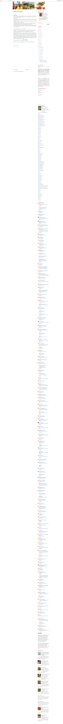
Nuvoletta (40, 527)
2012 (40, 39)
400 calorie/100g (40, 123)
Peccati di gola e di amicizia (43, 602)
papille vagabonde (41, 12)
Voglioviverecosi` (41, 513)
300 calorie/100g (40, 120)
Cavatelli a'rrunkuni (41, 491)
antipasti (39, 128)
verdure (39, 197)
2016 (40, 33)
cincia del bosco (41, 622)
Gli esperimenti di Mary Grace (43, 224)
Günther (44, 106)
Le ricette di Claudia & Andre (43, 387)
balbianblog (40, 350)
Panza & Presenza (41, 247)
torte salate (39, 195)
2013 (40, 37)
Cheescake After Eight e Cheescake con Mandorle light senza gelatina (43, 420)
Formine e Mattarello (42, 493)
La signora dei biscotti (42, 510)
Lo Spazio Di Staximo (42, 400)
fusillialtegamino (41, 250)
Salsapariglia (41, 263)
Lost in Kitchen (41, 422)
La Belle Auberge (41, 221)
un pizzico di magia (41, 380)
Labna (40, 377)
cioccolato (39, 139)
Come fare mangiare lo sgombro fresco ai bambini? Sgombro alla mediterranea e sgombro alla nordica (45, 653)
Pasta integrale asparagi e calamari (43, 583)
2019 (40, 29)
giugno (41, 56)
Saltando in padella (41, 310)
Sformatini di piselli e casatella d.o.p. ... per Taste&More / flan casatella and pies (43, 577)
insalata (39, 156)
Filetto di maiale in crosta (43, 60)
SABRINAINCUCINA (42, 394)
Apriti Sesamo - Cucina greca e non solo (43, 339)
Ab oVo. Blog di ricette (42, 408)
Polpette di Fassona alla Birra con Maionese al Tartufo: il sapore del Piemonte (43, 261)
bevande (39, 132)
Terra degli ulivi (41, 362)
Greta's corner (41, 503)
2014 (40, 36)
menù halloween (40, 166)
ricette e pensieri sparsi (42, 558)
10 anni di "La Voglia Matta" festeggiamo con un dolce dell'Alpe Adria (43, 375)
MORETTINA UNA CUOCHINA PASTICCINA (43, 586)
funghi (39, 152)
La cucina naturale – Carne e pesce (43, 566)
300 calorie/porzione (22, 41)
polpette (39, 181)
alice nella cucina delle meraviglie (43, 284)
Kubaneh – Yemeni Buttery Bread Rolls (43, 378)
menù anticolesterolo (41, 162)
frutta (38, 151)
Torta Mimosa (40, 606)
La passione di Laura (42, 506)
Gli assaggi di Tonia (42, 462)
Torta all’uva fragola (41, 285)
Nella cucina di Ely (41, 412)
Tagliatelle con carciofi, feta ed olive (43, 357)
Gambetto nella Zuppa (42, 490)
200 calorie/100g (18, 41)
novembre (41, 49)
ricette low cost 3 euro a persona (42, 188)
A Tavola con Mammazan (42, 294)
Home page (27, 69)
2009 (40, 43)
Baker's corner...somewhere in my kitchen (43, 524)
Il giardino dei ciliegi (42, 273)
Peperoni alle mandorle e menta (42, 247)
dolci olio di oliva (40, 144)
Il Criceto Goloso (41, 596)
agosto (41, 53)
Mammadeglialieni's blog (42, 359)
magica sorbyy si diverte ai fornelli (42, 520)
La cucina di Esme (41, 321)
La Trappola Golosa (42, 397)
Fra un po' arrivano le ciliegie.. (42, 472)
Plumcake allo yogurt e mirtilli (42, 626)
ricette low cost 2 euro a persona (28, 41)
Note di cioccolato (41, 313)
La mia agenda (41, 237)
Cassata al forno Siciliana (42, 333)
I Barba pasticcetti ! (41, 353)
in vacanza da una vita (42, 480)
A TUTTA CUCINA (41, 203)
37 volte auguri (40, 469)
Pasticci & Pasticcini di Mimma (43, 266)
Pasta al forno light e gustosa (44, 660)
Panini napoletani (41, 392)
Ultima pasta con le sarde (42, 442)
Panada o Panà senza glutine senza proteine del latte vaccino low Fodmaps (43, 385)
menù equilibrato (40, 165)
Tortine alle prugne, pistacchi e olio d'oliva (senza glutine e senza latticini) (43, 409)
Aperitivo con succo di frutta (42, 363)
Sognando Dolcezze (41, 370)
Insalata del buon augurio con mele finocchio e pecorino (44, 681)
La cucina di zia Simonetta (42, 516)
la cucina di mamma (42, 280)
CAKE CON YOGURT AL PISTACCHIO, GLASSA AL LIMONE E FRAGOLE (42, 508)
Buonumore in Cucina (42, 592)
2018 (40, 30)
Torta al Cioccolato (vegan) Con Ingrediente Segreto (42, 319)
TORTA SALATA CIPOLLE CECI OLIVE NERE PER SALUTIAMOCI (43, 620)
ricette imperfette (40, 184)
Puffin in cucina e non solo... (43, 483)
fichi (38, 148)
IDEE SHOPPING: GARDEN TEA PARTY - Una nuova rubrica (43, 532)
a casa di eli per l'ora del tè (42, 459)
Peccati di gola (41, 571)
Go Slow (39, 91)
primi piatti (39, 183)
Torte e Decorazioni (41, 589)
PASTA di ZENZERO (41, 478)
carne (38, 134)
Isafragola (40, 608)
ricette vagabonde (19, 4)
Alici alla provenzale (43, 667)
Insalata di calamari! (41, 354)
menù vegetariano (40, 170)
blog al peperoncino (41, 561)
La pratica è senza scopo (42, 623)
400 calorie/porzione (41, 124)
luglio (41, 54)
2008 (40, 45)
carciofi (39, 133)
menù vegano (40, 169)
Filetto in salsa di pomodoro (43, 61)
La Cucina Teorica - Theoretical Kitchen (43, 535)
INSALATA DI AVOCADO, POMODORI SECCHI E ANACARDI (43, 630)
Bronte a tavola (41, 426)
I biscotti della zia (41, 307)
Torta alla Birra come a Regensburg (44, 715)
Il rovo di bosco (41, 404)
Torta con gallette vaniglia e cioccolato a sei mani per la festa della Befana (43, 484)
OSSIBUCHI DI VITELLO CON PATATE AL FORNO (43, 291)
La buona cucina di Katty (42, 325)
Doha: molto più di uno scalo (42, 278)
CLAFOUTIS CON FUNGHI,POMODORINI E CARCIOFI (42, 367)
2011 (40, 40)
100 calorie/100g (40, 115)
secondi (33, 41)
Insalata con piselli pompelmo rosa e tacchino (45, 689)
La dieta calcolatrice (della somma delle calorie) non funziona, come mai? (45, 14)
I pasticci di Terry (41, 253)
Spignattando (41, 568)
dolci (38, 142)
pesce (38, 174)
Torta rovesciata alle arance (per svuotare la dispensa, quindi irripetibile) (43, 600)
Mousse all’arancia (39, 695)
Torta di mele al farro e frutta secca (43, 511)
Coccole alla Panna (41, 468)
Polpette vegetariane (41, 569)
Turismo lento (40, 92)
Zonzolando (40, 444)
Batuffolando (41, 211)
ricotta (39, 189)
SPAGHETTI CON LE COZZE (43, 497)
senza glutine (39, 194)
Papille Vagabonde (40, 89)
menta (39, 160)
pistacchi (39, 180)
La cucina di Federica (42, 217)
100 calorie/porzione (41, 116)
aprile (40, 59)
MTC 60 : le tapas (41, 517)
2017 (40, 32)
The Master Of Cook (42, 430)
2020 (40, 27)
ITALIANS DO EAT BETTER (43, 290)
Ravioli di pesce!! (41, 562)
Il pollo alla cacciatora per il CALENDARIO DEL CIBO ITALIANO (42, 540)
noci (38, 171)
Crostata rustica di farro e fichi (42, 494)
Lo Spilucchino (41, 579)
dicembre (41, 47)
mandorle (39, 157)
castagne (39, 137)
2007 (40, 46)
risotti (39, 190)
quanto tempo (40, 559)
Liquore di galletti (41, 603)
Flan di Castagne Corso (40, 701)
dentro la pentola (41, 546)
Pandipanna (40, 347)
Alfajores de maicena (41, 580)
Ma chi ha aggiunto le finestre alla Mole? (43, 609)
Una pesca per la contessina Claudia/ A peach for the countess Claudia (43, 405)
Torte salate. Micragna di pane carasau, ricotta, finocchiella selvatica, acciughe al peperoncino (43, 231)
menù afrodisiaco (40, 161)
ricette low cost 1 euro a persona (42, 185)
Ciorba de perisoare (41, 348)
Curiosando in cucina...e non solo (43, 605)
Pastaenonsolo (41, 455)
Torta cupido (40, 475)
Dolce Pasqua (40, 264)
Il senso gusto (41, 555)
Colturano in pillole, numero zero (43, 351)
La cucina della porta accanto (43, 550)
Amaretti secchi (41, 311)
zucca (38, 198)
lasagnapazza (41, 496)
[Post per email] (22, 40)
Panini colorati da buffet (41, 308)
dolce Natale (40, 438)
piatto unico (39, 179)
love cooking (40, 451)
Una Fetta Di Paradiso (42, 317)
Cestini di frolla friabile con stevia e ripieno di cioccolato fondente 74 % (43, 389)
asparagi (39, 130)
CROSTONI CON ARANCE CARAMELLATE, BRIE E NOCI (43, 268)
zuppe (39, 199)
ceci (38, 138)
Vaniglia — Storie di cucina (43, 207)
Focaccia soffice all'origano (42, 416)
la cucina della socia (42, 618)
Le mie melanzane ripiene (42, 612)
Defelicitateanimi (41, 287)
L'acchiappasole (41, 514)
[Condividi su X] (25, 39)
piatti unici (39, 178)
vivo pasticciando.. (41, 582)
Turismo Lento (41, 243)
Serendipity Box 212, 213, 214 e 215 (43, 445)
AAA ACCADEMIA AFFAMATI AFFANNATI (43, 229)
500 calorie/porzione (41, 125)
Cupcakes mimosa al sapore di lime (43, 336)
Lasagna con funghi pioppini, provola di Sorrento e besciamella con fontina (43, 593)
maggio (41, 57)
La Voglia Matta (41, 373)
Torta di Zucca (40, 521)
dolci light (39, 143)
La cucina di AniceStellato (42, 477)
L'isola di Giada (41, 434)
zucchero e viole (41, 447)
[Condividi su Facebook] (26, 39)
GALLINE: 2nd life (41, 471)
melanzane (39, 158)
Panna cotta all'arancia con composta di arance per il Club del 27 (43, 301)
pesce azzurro (40, 175)
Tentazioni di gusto (41, 487)
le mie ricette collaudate (42, 365)
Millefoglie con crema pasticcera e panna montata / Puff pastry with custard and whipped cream (43, 552)
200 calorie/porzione (41, 119)
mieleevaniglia (41, 418)
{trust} (40, 466)
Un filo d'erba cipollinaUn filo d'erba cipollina (43, 565)
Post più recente (15, 69)
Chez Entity (40, 538)
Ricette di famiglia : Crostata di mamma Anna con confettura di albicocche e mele (44, 275)
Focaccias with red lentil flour (42, 525)
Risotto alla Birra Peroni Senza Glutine (43, 528)
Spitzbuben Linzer (41, 271)
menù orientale (40, 167)
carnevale (39, 135)
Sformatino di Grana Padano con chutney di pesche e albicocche (43, 222)
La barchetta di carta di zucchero (43, 575)
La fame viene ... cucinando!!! (43, 270)
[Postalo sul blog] (24, 39)
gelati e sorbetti (40, 153)
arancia (39, 129)
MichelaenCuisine (41, 415)
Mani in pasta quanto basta (42, 256)
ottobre (41, 50)
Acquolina (40, 300)
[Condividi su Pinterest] (27, 39)
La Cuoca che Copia (42, 599)
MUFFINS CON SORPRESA (42, 395)
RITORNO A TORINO (42, 481)
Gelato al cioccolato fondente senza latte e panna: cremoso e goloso (44, 218)
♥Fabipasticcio (41, 383)
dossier (39, 146)
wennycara (40, 465)
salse (38, 192)
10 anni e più (40, 288)
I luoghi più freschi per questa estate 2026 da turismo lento (43, 244)
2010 (40, 42)
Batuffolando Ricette (42, 214)
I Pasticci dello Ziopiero (42, 499)
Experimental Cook (41, 297)
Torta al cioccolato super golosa (45, 674)
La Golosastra (41, 628)
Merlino (40, 360)
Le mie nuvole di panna (42, 329)
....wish (40, 381)
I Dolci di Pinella (41, 240)
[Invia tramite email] (23, 39)
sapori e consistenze (41, 625)
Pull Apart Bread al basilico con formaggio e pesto (42, 208)
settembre (41, 51)
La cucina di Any (41, 542)
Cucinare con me (41, 391)
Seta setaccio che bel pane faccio (42, 398)
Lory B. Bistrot (41, 234)
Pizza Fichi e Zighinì (42, 277)
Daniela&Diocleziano (42, 259)
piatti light (39, 176)
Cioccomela (40, 530)
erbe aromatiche (40, 147)
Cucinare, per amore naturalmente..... (42, 441)
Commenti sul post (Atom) (19, 71)
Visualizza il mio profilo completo (42, 112)
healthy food (39, 155)
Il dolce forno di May (42, 474)
